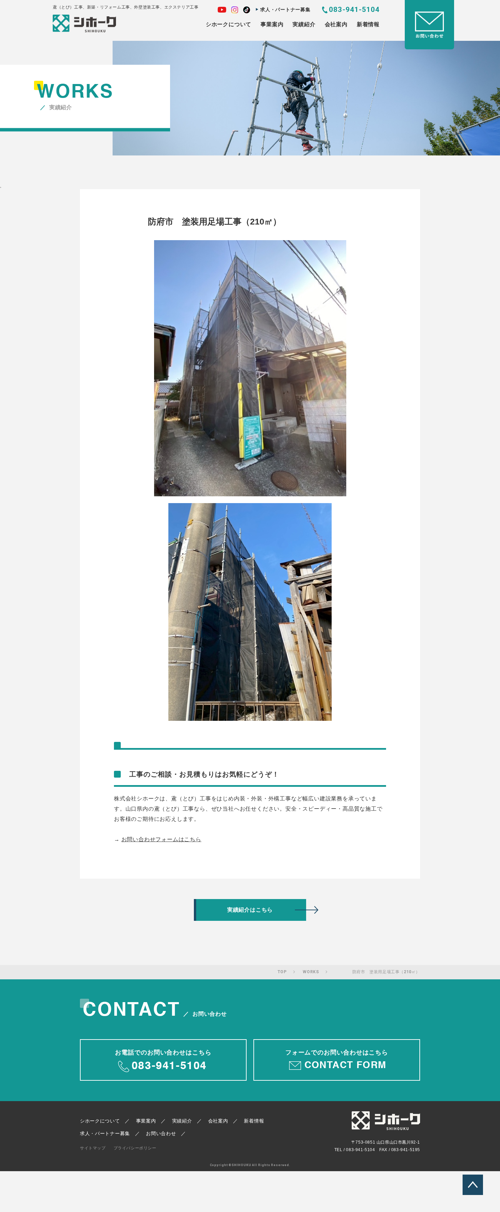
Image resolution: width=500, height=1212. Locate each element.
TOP (282, 971)
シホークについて (228, 24)
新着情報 (368, 24)
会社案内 (336, 24)
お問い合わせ (161, 1133)
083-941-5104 (354, 9)
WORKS (311, 971)
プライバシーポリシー (135, 1148)
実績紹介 (304, 24)
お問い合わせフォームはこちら (161, 839)
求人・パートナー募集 (285, 9)
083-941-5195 (405, 1149)
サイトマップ (93, 1148)
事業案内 (272, 24)
